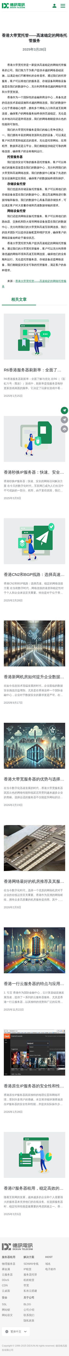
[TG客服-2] (64, 419)
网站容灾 (7, 1315)
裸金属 (6, 1269)
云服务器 (7, 1274)
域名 (48, 1263)
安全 (4, 1297)
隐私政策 (29, 1320)
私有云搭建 (30, 1290)
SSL (4, 1304)
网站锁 (6, 1309)
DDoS (5, 1280)
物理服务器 (8, 1263)
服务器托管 (30, 1274)
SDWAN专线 (31, 1263)
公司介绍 (29, 1309)
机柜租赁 (29, 1280)
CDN (5, 1285)
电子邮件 (50, 1269)
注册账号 (54, 5)
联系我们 (29, 1315)
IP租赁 (27, 1269)
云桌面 (6, 1290)
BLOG (27, 1304)
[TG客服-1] (64, 410)
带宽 (26, 1285)
